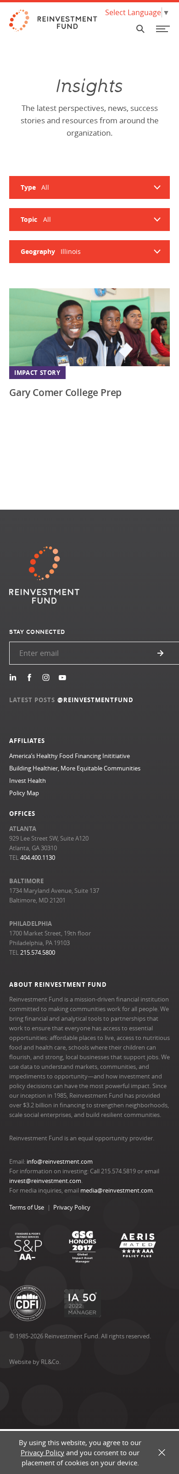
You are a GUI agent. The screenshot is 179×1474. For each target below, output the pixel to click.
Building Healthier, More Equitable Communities (74, 768)
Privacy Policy (71, 1207)
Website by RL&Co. (35, 1362)
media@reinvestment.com (116, 1190)
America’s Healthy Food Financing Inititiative (69, 756)
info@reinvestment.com (60, 1161)
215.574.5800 (37, 952)
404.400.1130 (37, 857)
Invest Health (27, 780)
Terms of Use (26, 1207)
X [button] (161, 1452)
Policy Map (24, 793)
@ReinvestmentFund (95, 700)
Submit (160, 653)
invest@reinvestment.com (45, 1181)
